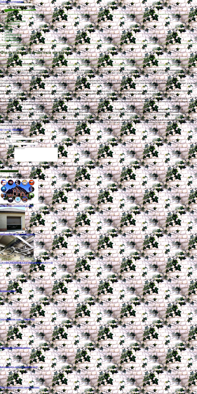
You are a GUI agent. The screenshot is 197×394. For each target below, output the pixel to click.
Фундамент (10, 18)
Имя (3, 138)
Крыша (8, 26)
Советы (8, 31)
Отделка (9, 29)
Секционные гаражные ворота (15, 347)
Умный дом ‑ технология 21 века (16, 205)
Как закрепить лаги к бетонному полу (19, 366)
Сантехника (10, 37)
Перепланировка (13, 40)
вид (2, 129)
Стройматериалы (13, 34)
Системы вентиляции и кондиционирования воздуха (26, 262)
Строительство (12, 23)
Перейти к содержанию (11, 1)
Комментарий (7, 161)
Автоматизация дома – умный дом (17, 319)
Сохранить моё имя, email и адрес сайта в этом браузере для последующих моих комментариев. (51, 166)
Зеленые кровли (8, 290)
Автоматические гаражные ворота (17, 234)
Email (3, 143)
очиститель (17, 129)
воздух (7, 129)
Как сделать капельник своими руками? (20, 387)
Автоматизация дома (15, 20)
